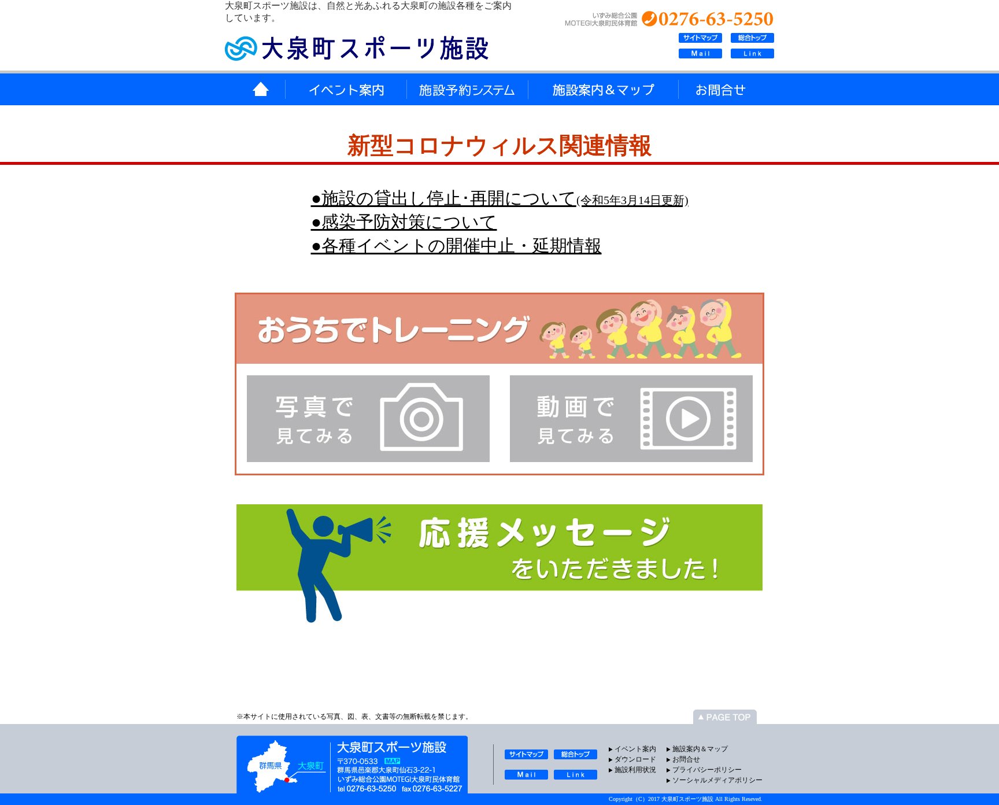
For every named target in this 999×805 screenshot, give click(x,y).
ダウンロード (635, 759)
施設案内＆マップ (700, 749)
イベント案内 (635, 749)
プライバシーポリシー (707, 770)
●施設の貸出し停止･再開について (500, 198)
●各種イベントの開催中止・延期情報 (456, 245)
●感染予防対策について (404, 221)
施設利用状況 (635, 770)
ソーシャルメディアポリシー (717, 780)
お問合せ (686, 759)
